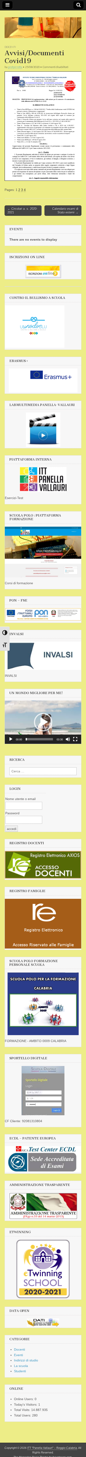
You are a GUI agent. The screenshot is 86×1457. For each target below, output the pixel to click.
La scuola (21, 1366)
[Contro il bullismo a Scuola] (34, 346)
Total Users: (23, 1415)
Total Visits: (22, 1410)
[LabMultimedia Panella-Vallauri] (43, 429)
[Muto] (68, 739)
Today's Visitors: (26, 1404)
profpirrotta (15, 67)
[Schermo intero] (75, 739)
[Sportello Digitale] (43, 1090)
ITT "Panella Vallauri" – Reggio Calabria (52, 1448)
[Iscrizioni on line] (43, 271)
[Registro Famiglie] (43, 924)
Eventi (18, 1355)
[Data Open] (43, 1322)
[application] (43, 722)
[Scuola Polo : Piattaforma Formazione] (43, 552)
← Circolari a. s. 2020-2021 (22, 210)
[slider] (39, 739)
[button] (43, 722)
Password (12, 813)
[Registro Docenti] (43, 865)
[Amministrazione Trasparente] (43, 1206)
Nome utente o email (20, 799)
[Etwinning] (43, 1269)
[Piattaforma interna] (43, 479)
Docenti (10, 46)
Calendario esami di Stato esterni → (65, 210)
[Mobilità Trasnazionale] (43, 380)
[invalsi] (43, 656)
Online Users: (24, 1399)
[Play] (10, 739)
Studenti (20, 1371)
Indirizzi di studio (26, 1360)
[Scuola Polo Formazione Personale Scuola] (43, 1003)
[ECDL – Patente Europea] (43, 1171)
